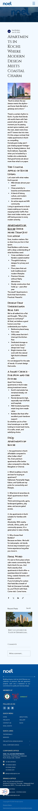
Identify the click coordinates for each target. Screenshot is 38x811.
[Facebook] (8, 708)
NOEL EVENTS (7, 726)
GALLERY (22, 720)
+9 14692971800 (10, 789)
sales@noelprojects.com (12, 773)
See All (28, 608)
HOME (5, 717)
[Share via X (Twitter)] (13, 598)
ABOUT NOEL (23, 717)
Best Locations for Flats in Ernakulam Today (17, 631)
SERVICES (6, 737)
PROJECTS (6, 720)
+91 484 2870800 (10, 762)
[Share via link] (23, 598)
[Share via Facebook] (8, 598)
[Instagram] (4, 708)
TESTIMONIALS (7, 734)
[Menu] (34, 3)
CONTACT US (7, 723)
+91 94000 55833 (10, 765)
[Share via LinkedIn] (18, 598)
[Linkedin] (12, 708)
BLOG (21, 723)
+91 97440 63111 (9, 770)
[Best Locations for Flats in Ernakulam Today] (19, 619)
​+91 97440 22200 (10, 767)
